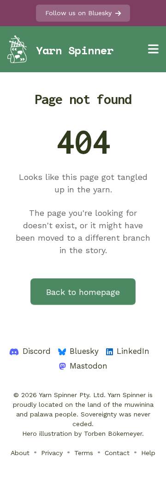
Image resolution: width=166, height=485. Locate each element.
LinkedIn (133, 351)
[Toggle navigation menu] (153, 49)
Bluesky (84, 351)
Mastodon (88, 365)
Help (148, 452)
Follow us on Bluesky (78, 13)
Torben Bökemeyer (113, 433)
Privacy (52, 452)
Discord (37, 351)
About (20, 452)
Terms (83, 452)
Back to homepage (83, 292)
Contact (117, 452)
